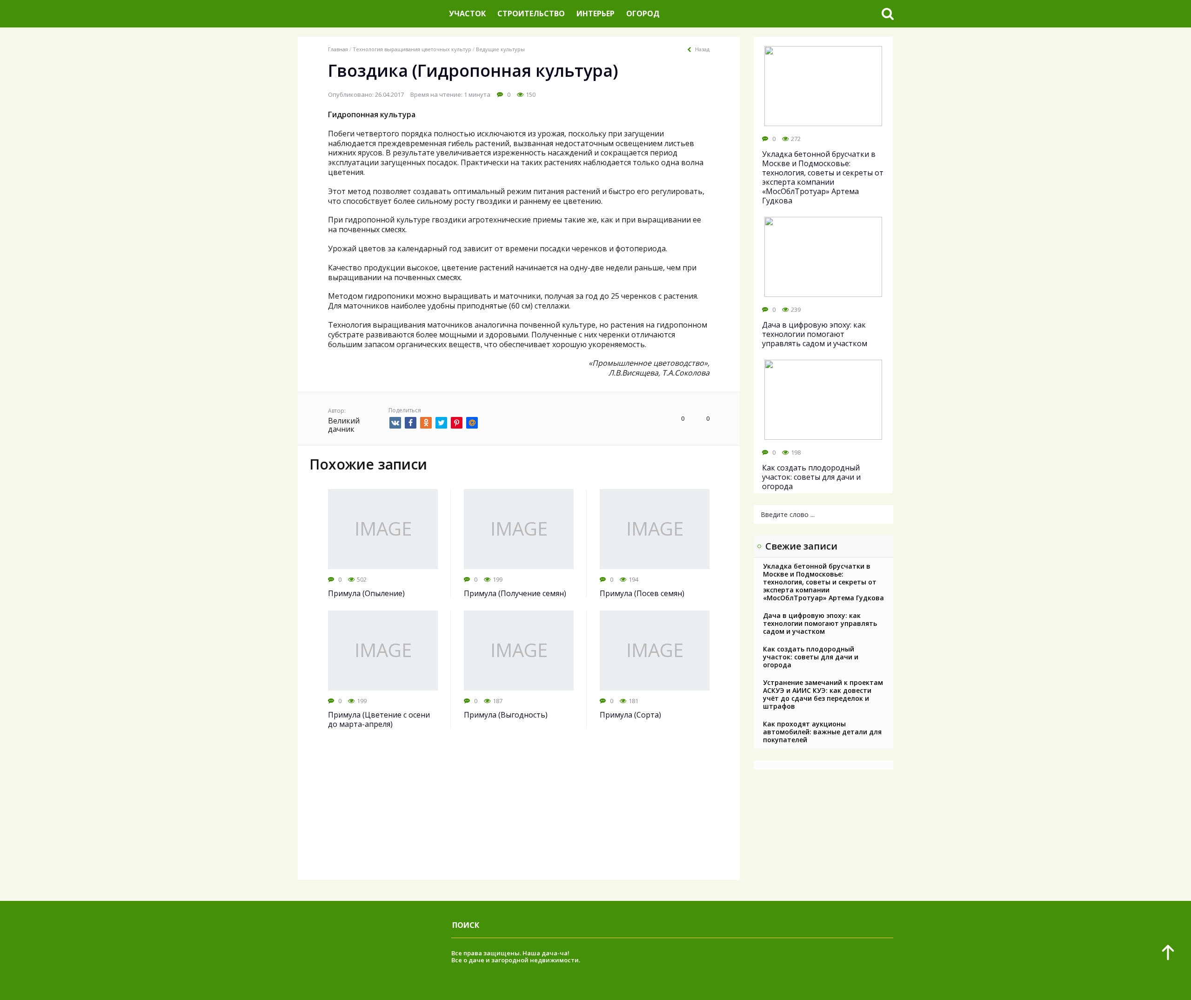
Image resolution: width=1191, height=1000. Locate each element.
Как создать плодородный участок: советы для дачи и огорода (810, 656)
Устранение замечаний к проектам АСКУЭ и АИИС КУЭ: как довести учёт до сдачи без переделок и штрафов (823, 694)
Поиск (465, 925)
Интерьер (595, 13)
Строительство (531, 13)
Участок (467, 13)
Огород (643, 13)
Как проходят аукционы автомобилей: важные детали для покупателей (822, 731)
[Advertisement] (519, 815)
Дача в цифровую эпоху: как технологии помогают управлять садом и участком (820, 623)
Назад (702, 49)
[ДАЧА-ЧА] (370, 13)
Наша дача (539, 953)
